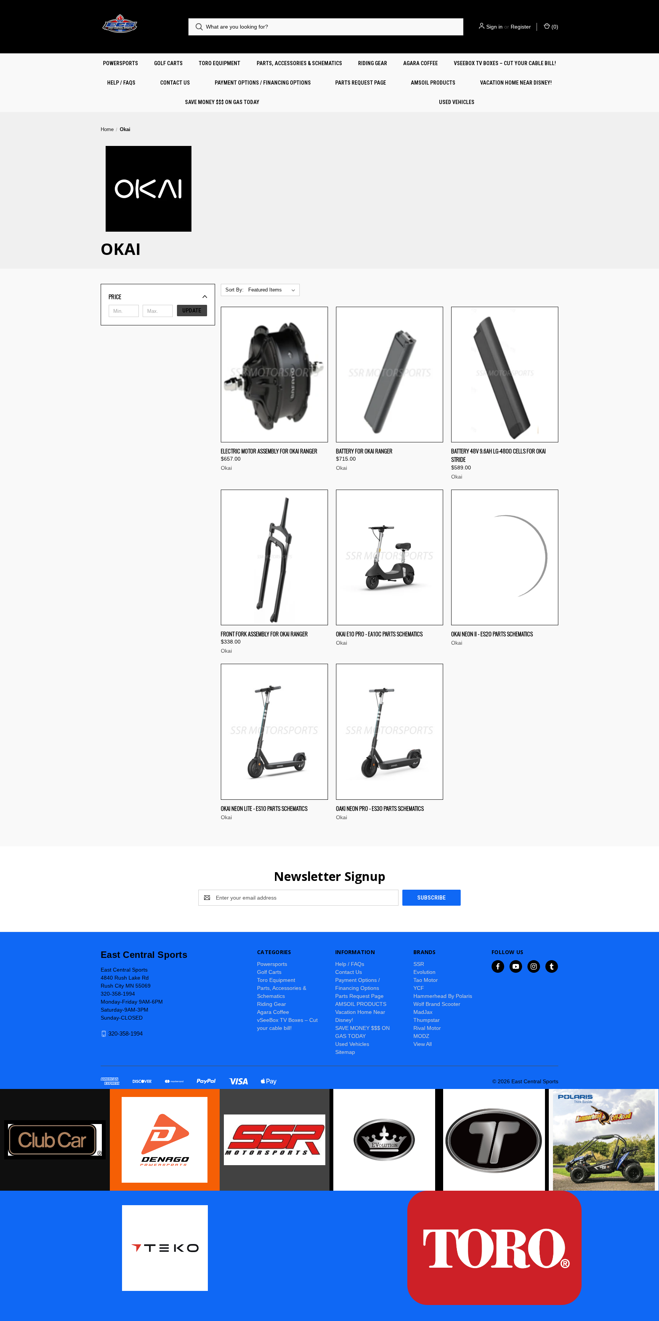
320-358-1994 (125, 1033)
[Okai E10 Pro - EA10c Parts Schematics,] (390, 557)
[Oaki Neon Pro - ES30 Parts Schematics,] (390, 731)
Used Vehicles (456, 102)
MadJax (422, 1012)
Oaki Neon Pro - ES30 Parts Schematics (380, 808)
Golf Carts (168, 63)
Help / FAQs (121, 83)
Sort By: (234, 290)
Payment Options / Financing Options (263, 83)
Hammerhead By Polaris (442, 996)
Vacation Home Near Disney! (516, 83)
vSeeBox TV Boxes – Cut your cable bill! (505, 63)
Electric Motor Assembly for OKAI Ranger (269, 451)
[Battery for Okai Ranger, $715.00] (390, 374)
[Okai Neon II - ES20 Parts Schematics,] (505, 557)
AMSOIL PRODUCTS (433, 83)
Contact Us (175, 83)
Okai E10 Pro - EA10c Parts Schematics (379, 633)
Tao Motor (425, 980)
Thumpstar (426, 1020)
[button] (158, 296)
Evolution (424, 972)
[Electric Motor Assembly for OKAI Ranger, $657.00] (274, 374)
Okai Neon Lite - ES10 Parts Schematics (264, 808)
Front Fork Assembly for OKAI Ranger (264, 633)
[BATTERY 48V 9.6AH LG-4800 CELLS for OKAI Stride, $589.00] (505, 374)
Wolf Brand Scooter (436, 1004)
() (554, 27)
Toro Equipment (219, 63)
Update (191, 310)
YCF (418, 988)
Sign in (494, 27)
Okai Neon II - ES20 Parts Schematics (492, 633)
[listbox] (273, 290)
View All (422, 1044)
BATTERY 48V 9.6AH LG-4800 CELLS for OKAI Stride (498, 455)
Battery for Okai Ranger (364, 451)
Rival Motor (427, 1028)
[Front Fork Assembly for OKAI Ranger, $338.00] (274, 557)
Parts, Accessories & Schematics (299, 63)
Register (521, 27)
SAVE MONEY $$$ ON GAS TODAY (222, 102)
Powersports (120, 63)
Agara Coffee (420, 63)
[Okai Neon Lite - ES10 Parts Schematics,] (274, 731)
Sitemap (345, 1052)
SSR (418, 964)
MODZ (421, 1036)
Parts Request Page (360, 83)
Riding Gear (372, 63)
